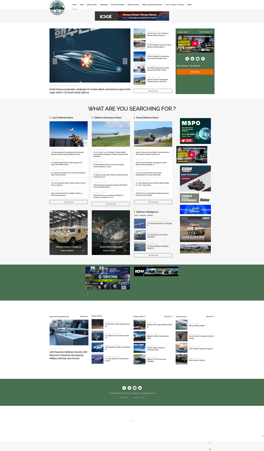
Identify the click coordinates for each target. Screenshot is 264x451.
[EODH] (195, 178)
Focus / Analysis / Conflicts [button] (174, 4)
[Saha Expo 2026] (108, 270)
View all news (153, 91)
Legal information (139, 397)
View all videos (204, 32)
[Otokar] (195, 198)
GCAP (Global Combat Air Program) (201, 349)
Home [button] (74, 4)
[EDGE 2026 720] (132, 16)
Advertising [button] (104, 4)
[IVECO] (156, 271)
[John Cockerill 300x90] (195, 248)
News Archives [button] (92, 4)
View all (83, 316)
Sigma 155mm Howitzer (197, 360)
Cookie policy (124, 397)
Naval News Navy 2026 (112, 333)
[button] (55, 61)
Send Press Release (117, 4)
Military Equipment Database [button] (152, 4)
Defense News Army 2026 (113, 322)
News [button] (82, 4)
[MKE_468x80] (108, 285)
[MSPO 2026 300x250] (195, 131)
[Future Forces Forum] (108, 278)
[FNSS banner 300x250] (195, 229)
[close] (210, 443)
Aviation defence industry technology (158, 221)
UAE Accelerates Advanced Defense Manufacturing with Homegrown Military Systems (69, 355)
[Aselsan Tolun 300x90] (195, 209)
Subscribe (195, 72)
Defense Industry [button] (133, 4)
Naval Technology (152, 233)
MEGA (189, 4)
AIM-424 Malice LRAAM (197, 326)
